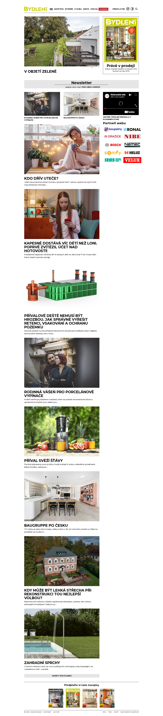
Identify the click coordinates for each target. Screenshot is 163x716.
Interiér (69, 9)
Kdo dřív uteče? (41, 178)
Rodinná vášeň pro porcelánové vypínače (59, 394)
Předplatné (119, 9)
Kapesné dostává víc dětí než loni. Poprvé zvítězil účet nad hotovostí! (60, 247)
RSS (104, 712)
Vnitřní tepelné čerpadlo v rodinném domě (117, 118)
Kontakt (47, 712)
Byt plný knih (38, 71)
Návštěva (59, 9)
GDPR (116, 712)
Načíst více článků (61, 676)
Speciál (94, 9)
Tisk (110, 712)
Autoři (56, 712)
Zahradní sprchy (42, 663)
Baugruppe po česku (74, 118)
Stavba (78, 9)
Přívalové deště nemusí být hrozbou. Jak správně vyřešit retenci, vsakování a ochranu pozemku (56, 321)
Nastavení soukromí (130, 712)
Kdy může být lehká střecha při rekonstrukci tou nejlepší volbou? (57, 594)
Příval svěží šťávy (43, 460)
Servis (86, 9)
